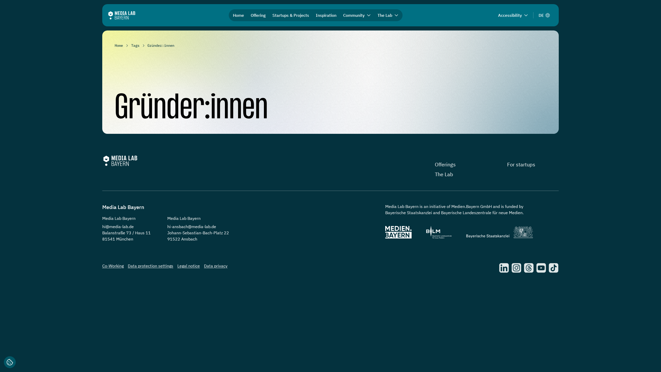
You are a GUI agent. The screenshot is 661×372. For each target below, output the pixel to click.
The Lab (444, 174)
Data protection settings (150, 265)
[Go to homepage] (121, 15)
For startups (521, 164)
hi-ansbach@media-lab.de (191, 226)
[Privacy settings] (10, 362)
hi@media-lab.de (118, 226)
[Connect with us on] (504, 268)
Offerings (445, 164)
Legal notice (188, 265)
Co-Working (113, 265)
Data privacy (215, 265)
